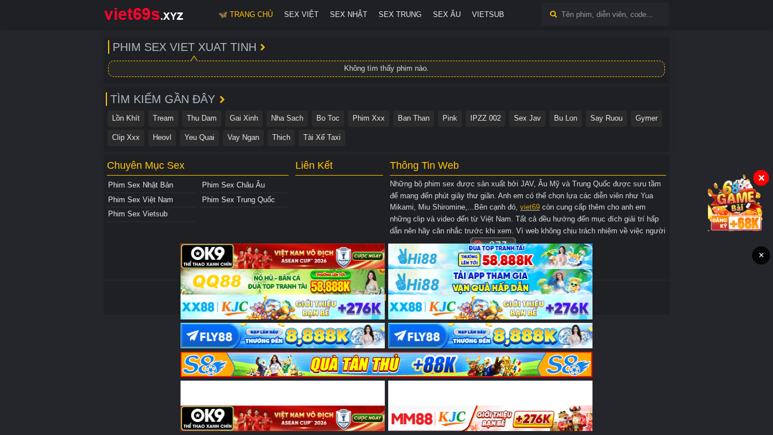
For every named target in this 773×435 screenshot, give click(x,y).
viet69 (530, 207)
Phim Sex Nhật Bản (140, 185)
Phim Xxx (369, 118)
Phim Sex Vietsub (138, 214)
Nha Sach (287, 118)
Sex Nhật (348, 14)
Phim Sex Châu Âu (233, 185)
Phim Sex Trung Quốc (238, 199)
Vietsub (488, 14)
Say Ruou (606, 118)
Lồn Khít (126, 118)
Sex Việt (301, 14)
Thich (281, 137)
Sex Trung (400, 14)
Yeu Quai (199, 137)
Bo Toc (328, 118)
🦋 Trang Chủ (245, 14)
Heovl (162, 137)
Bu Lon (565, 118)
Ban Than (414, 118)
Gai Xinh (244, 118)
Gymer (646, 118)
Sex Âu (447, 14)
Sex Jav (527, 118)
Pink (450, 118)
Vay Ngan (243, 137)
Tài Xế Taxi (322, 137)
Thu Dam (202, 118)
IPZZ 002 (485, 118)
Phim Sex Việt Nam (140, 199)
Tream (163, 118)
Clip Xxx (126, 137)
